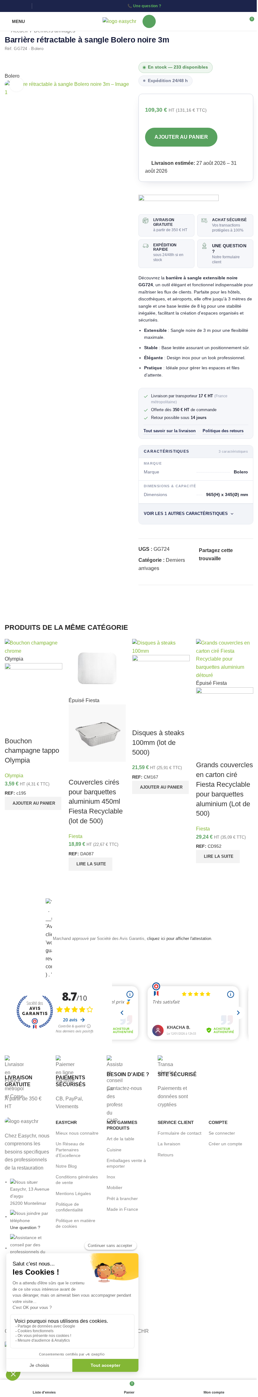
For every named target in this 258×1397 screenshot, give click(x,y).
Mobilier (114, 1187)
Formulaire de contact (179, 1133)
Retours (165, 1154)
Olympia (14, 775)
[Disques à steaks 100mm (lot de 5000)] (161, 646)
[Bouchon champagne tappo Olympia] (33, 646)
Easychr (66, 1122)
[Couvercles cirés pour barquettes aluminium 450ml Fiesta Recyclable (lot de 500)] (97, 667)
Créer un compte (225, 1143)
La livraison (169, 1143)
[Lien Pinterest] (218, 566)
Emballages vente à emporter (126, 1163)
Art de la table (120, 1138)
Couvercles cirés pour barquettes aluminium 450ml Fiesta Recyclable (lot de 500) (96, 801)
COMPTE (218, 1122)
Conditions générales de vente (77, 1179)
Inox (111, 1176)
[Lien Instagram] (16, 5)
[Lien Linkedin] (25, 5)
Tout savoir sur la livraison (169, 431)
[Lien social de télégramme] (233, 566)
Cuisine (114, 1149)
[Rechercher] (149, 21)
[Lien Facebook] (9, 5)
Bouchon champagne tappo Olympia (32, 750)
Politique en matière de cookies (75, 1223)
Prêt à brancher (122, 1198)
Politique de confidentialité (69, 1207)
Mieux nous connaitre (77, 1133)
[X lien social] (210, 566)
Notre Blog (66, 1166)
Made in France (122, 1209)
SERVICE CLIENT (176, 1122)
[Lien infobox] (27, 1083)
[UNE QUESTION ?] (204, 246)
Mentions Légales (73, 1193)
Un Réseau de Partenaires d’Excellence (70, 1149)
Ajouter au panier (181, 137)
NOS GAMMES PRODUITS (122, 1125)
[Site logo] (119, 21)
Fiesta (75, 836)
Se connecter (222, 1133)
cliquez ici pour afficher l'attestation (179, 938)
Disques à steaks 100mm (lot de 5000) (158, 742)
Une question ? (147, 6)
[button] (33, 803)
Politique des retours (223, 431)
